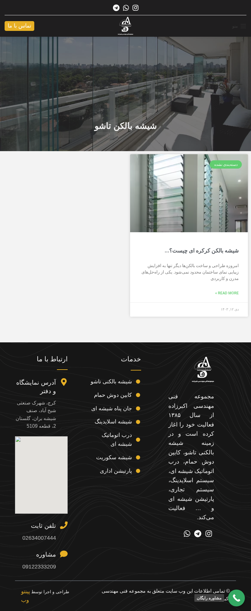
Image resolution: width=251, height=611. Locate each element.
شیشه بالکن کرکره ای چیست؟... (202, 250)
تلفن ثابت (43, 525)
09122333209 (39, 567)
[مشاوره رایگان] (236, 598)
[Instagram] (209, 533)
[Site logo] (125, 26)
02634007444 (39, 538)
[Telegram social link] (116, 7)
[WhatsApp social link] (126, 7)
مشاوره (46, 554)
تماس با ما (19, 26)
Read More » (227, 293)
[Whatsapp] (187, 533)
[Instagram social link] (135, 7)
